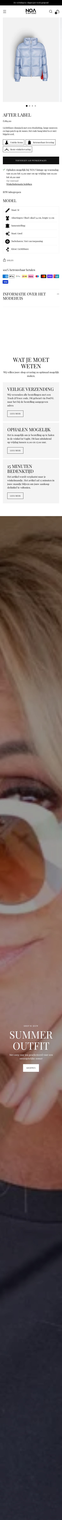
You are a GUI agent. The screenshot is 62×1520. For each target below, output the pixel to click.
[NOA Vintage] (31, 11)
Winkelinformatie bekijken (19, 184)
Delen (10, 260)
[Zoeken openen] (50, 11)
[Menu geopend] (4, 11)
